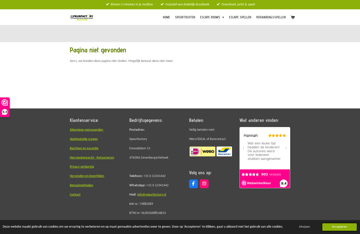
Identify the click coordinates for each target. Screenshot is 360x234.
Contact (75, 195)
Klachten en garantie (84, 148)
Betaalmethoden (81, 185)
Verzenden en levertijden (87, 176)
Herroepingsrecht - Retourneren (92, 158)
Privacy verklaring (82, 167)
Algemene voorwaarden (87, 130)
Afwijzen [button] (304, 226)
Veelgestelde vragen (84, 139)
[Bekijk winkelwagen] (293, 17)
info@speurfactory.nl (151, 195)
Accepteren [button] (339, 226)
